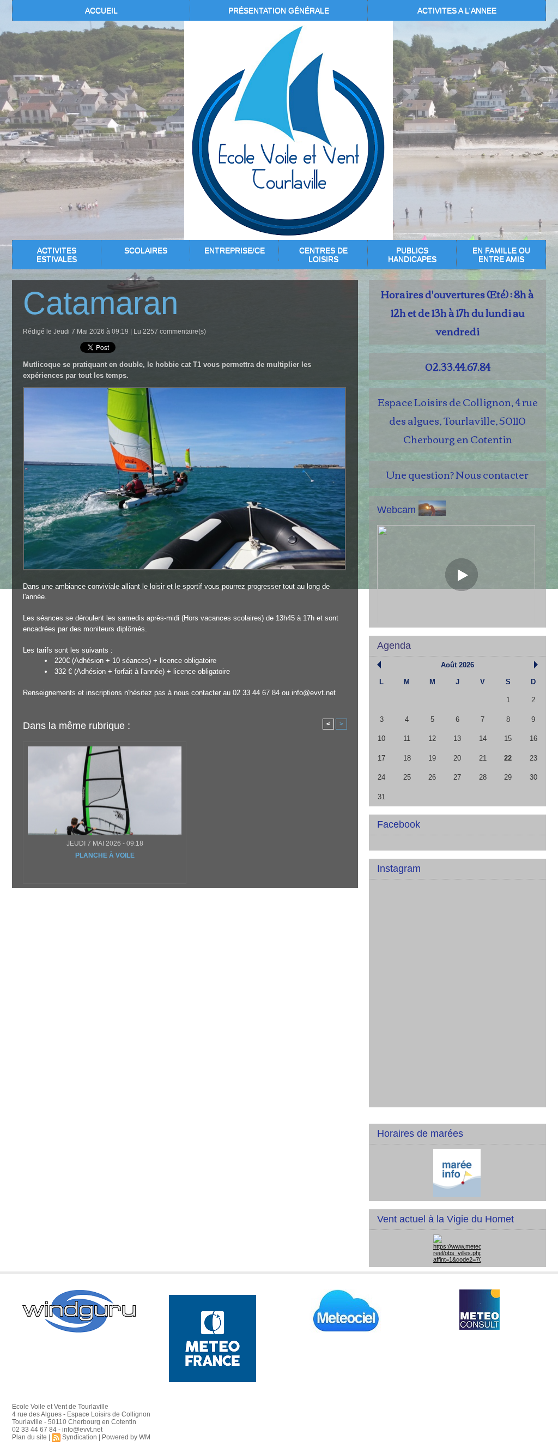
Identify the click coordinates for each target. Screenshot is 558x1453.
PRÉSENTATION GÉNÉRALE (278, 10)
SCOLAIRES (145, 250)
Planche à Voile (105, 855)
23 (533, 758)
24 (381, 777)
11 (406, 738)
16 (533, 738)
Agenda (394, 645)
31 (381, 797)
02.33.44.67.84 (457, 366)
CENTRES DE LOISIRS (323, 254)
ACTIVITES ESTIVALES (57, 254)
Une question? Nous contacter (457, 474)
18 (407, 758)
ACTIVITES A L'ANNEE (456, 10)
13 (457, 738)
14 (483, 738)
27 (457, 777)
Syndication (79, 1437)
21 (483, 758)
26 (432, 777)
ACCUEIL (101, 10)
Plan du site (29, 1437)
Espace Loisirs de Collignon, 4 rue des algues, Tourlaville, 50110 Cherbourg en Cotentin (458, 420)
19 (432, 758)
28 (483, 777)
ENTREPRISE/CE (234, 250)
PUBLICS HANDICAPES (412, 254)
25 (407, 777)
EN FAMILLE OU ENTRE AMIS (501, 254)
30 (533, 777)
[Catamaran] (184, 390)
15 (508, 738)
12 (432, 738)
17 (381, 758)
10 (381, 738)
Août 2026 (457, 665)
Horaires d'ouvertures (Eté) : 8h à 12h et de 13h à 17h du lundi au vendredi (457, 312)
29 (508, 777)
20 (457, 758)
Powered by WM (126, 1437)
